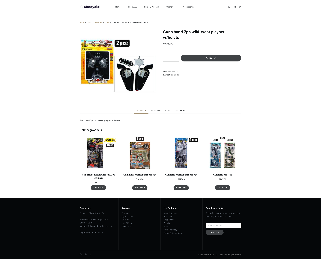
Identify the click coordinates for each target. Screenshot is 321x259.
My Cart (125, 219)
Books (167, 226)
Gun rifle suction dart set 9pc (181, 174)
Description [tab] (141, 111)
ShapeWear (169, 219)
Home (118, 7)
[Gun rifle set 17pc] (222, 153)
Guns (176, 75)
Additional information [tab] (161, 111)
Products (126, 213)
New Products (170, 213)
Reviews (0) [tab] (180, 111)
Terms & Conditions (173, 233)
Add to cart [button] (98, 187)
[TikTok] (91, 254)
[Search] (229, 7)
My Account (127, 216)
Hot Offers (127, 223)
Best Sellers (169, 216)
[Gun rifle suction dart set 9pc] (181, 153)
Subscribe (214, 232)
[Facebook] (81, 254)
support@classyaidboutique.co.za (96, 226)
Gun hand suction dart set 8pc (139, 174)
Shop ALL (132, 7)
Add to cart (211, 58)
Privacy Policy (170, 229)
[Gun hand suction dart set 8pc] (140, 153)
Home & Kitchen (151, 7)
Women (169, 7)
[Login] (235, 7)
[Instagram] (86, 254)
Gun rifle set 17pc (222, 174)
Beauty (167, 223)
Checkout (126, 226)
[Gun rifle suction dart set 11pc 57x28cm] (98, 153)
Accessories (188, 7)
